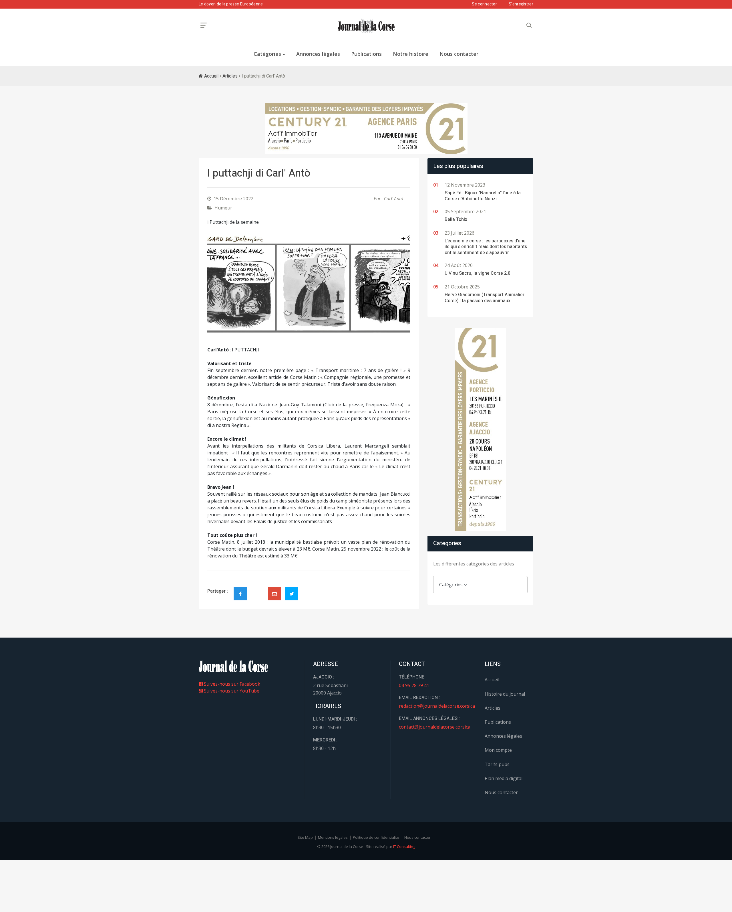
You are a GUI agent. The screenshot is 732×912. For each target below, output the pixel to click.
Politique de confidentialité (376, 837)
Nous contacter (458, 53)
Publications (366, 53)
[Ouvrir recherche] (203, 25)
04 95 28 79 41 (414, 685)
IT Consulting (404, 846)
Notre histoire (410, 53)
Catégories (267, 53)
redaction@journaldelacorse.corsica (437, 706)
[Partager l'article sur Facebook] (240, 593)
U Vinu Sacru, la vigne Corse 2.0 (477, 273)
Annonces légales (318, 53)
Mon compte (498, 750)
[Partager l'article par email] (274, 593)
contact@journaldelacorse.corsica (434, 727)
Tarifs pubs (497, 764)
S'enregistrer (521, 4)
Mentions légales (333, 837)
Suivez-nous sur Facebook (231, 684)
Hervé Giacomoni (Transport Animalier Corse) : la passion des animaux (484, 297)
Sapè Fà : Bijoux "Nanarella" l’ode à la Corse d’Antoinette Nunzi (483, 195)
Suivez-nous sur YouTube (231, 691)
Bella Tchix (456, 219)
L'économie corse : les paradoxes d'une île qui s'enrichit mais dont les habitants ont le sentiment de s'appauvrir (486, 247)
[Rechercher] (529, 25)
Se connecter (484, 4)
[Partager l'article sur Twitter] (291, 593)
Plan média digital (503, 778)
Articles (230, 76)
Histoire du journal (505, 694)
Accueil (210, 76)
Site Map (305, 837)
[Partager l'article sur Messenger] (257, 589)
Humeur (223, 208)
